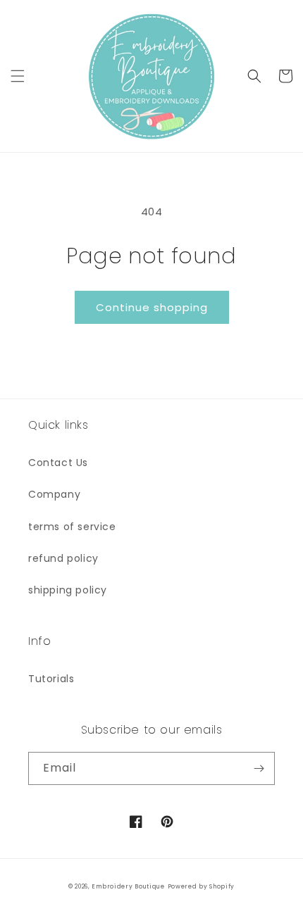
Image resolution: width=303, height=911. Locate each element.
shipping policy (67, 590)
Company (54, 494)
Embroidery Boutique (128, 886)
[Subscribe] (258, 768)
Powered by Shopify (201, 886)
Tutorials (51, 679)
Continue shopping (152, 307)
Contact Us (58, 463)
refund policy (63, 558)
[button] (17, 76)
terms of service (72, 527)
